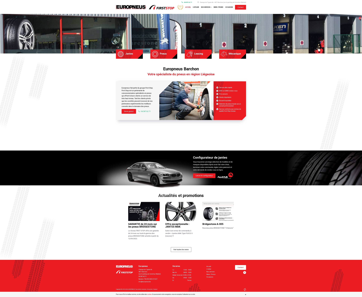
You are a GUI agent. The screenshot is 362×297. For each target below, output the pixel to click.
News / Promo (218, 7)
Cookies (155, 289)
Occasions (229, 7)
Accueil (188, 7)
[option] (181, 33)
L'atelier (196, 7)
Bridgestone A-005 (212, 224)
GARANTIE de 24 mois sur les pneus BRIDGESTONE (142, 225)
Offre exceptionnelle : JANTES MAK (177, 225)
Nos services (206, 7)
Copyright (118, 289)
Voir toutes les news (181, 249)
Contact (241, 7)
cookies (149, 294)
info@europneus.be (145, 282)
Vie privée (149, 289)
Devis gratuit (128, 111)
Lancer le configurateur (204, 176)
